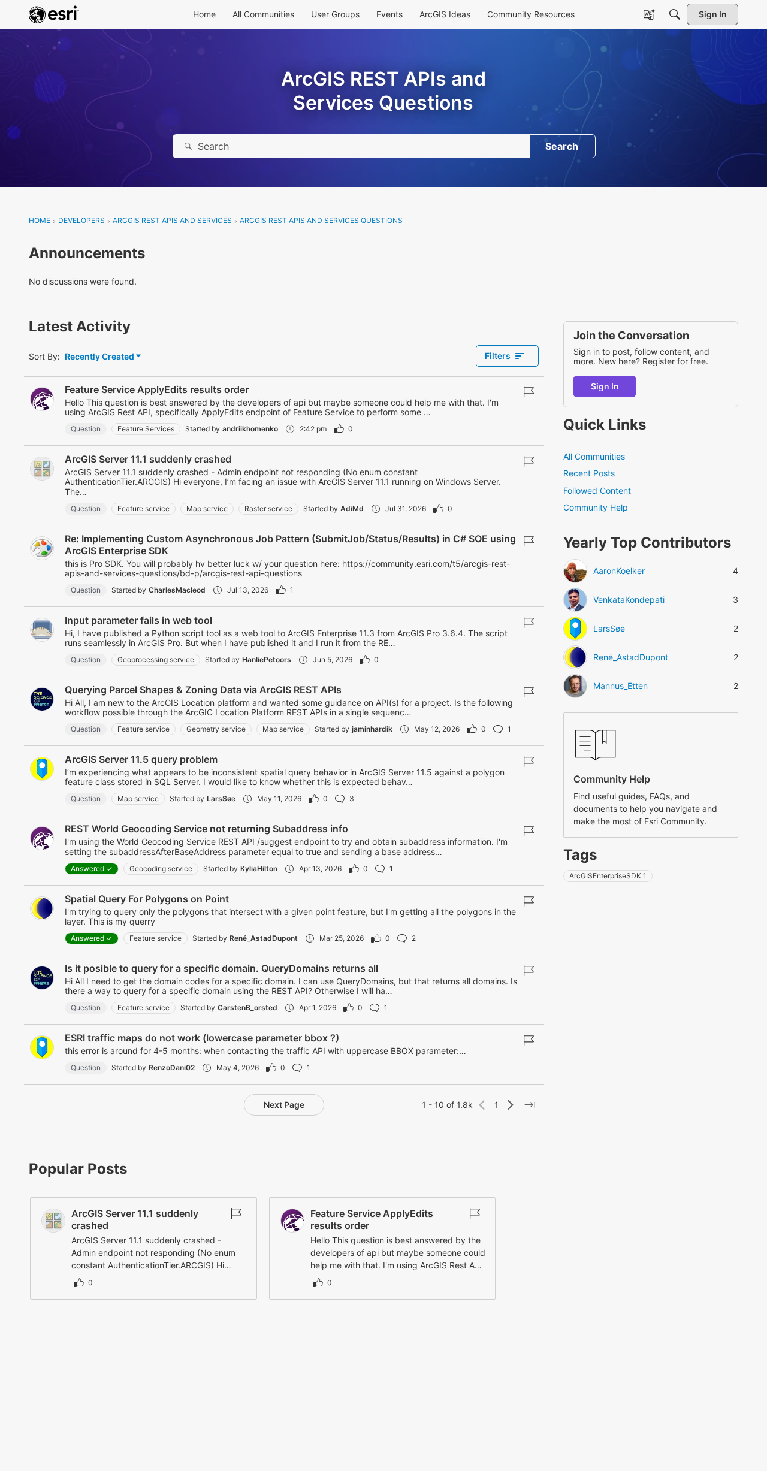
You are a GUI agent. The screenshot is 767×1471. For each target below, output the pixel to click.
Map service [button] (207, 508)
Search (561, 146)
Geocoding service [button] (160, 868)
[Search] (188, 146)
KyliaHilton (258, 868)
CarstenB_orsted (247, 1007)
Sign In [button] (605, 386)
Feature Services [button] (145, 428)
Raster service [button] (268, 508)
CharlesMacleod (177, 589)
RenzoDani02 (172, 1067)
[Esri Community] (54, 14)
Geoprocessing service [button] (155, 659)
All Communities (594, 456)
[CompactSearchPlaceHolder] (675, 14)
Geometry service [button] (216, 728)
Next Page (284, 1105)
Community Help (595, 507)
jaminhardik (372, 728)
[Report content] (528, 392)
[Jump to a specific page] (529, 1104)
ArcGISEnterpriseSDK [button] (608, 875)
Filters (498, 356)
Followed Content (597, 490)
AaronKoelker (619, 571)
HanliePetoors (266, 659)
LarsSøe (221, 798)
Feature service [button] (143, 508)
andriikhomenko (250, 428)
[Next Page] (510, 1104)
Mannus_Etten (620, 686)
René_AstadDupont (264, 938)
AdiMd (352, 508)
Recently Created (99, 357)
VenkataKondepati (629, 600)
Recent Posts (589, 473)
